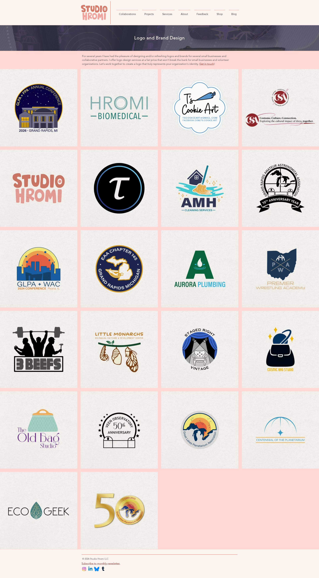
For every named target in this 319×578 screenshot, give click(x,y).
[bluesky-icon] (96, 569)
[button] (127, 12)
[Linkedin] (90, 569)
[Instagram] (84, 569)
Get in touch (206, 63)
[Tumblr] (103, 569)
